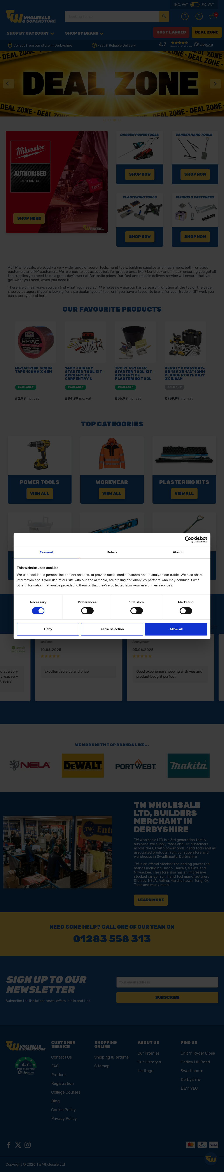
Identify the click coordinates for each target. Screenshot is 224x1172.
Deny (48, 629)
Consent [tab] (46, 552)
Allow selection (112, 629)
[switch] (87, 610)
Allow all (176, 629)
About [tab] (177, 552)
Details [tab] (112, 552)
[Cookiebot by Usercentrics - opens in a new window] (188, 539)
